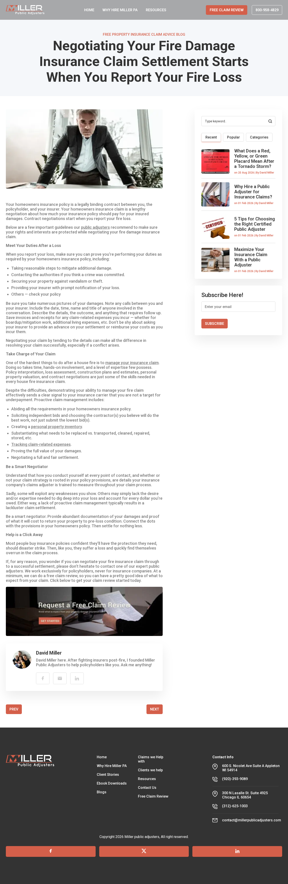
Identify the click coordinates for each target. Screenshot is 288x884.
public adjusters (95, 227)
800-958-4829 (267, 10)
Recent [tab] (211, 137)
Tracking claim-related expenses (41, 444)
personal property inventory (56, 426)
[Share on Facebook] (43, 678)
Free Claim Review (227, 10)
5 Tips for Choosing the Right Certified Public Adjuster (254, 224)
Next (154, 709)
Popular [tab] (233, 137)
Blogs (101, 792)
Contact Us (147, 787)
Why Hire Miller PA (112, 766)
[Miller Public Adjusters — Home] (25, 10)
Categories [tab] (259, 137)
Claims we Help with (150, 759)
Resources (147, 779)
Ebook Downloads (112, 783)
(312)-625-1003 (235, 806)
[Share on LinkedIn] (77, 678)
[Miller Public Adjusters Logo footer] (30, 789)
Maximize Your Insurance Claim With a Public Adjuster (250, 257)
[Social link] (51, 851)
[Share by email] (60, 678)
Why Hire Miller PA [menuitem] (120, 10)
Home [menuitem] (89, 10)
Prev (13, 709)
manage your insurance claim (132, 362)
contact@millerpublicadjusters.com (251, 820)
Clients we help (150, 770)
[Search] (270, 121)
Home (102, 757)
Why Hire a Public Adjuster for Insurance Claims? (253, 192)
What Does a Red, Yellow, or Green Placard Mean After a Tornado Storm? (254, 158)
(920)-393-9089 (235, 779)
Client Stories (108, 774)
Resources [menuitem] (156, 10)
